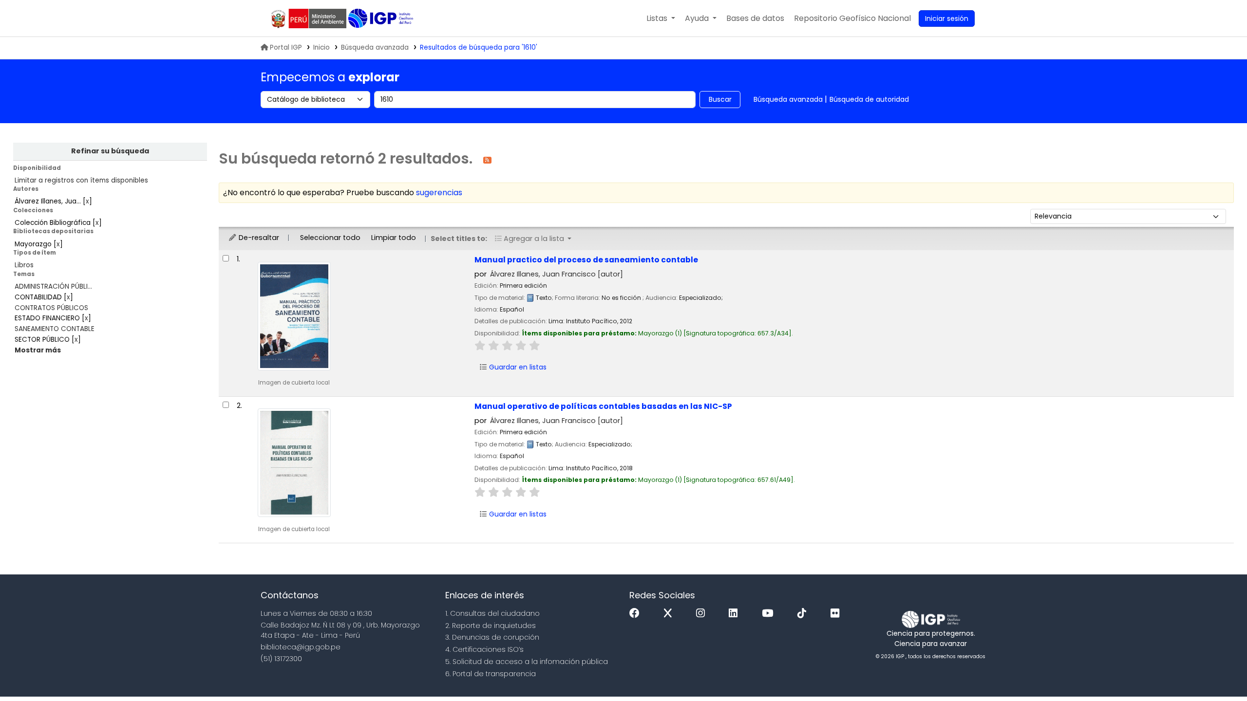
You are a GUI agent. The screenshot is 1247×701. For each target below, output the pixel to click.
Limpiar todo (393, 237)
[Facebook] (636, 614)
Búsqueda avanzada (375, 47)
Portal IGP (286, 47)
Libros (24, 265)
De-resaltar (258, 237)
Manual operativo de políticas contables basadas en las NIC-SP (603, 406)
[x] (670, 614)
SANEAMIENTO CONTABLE (54, 328)
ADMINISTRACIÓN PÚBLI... (53, 286)
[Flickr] (837, 614)
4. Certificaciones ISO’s (484, 649)
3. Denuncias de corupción (492, 637)
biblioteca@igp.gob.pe (300, 647)
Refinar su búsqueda (110, 151)
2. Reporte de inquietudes (490, 625)
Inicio (321, 47)
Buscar (720, 99)
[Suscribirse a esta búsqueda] (487, 159)
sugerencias (439, 192)
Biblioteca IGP (381, 18)
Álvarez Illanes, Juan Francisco (556, 274)
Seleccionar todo (330, 237)
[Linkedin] (735, 614)
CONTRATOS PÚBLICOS (51, 308)
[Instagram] (703, 614)
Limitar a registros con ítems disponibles (81, 180)
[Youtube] (770, 614)
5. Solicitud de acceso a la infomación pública (526, 661)
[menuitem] (852, 18)
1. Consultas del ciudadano (492, 613)
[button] (660, 18)
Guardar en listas (517, 367)
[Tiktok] (804, 614)
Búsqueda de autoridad (869, 99)
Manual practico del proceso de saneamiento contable (586, 260)
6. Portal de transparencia (490, 674)
